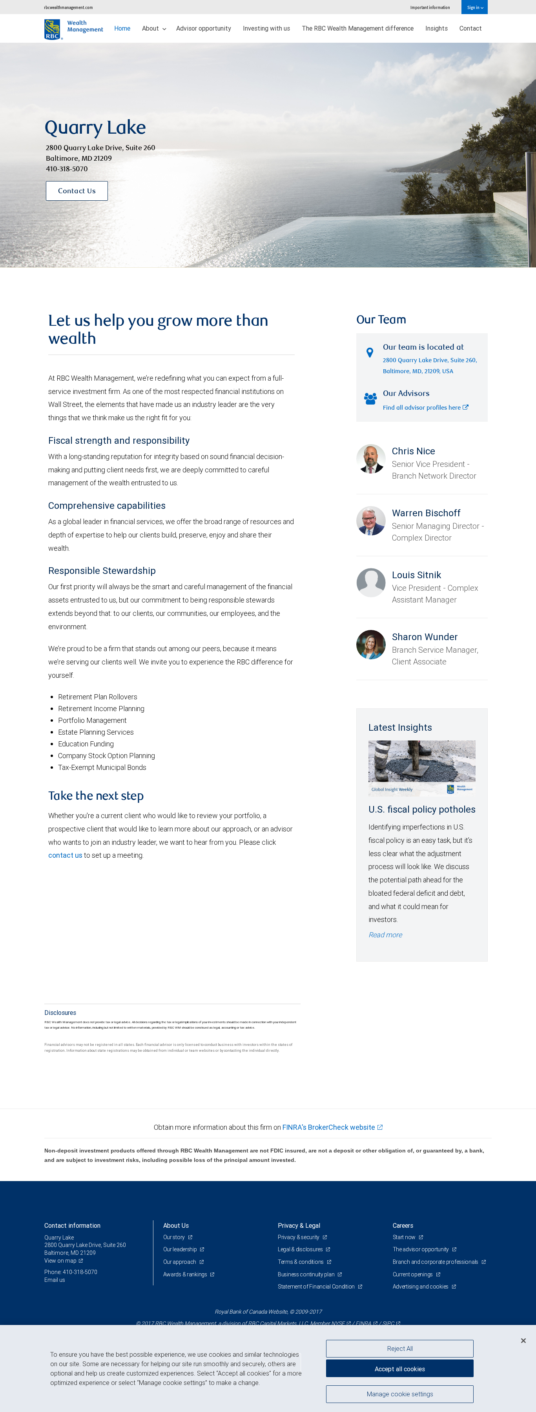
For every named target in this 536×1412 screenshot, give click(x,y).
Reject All (400, 1348)
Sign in (473, 7)
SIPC (388, 1323)
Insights (436, 28)
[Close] (523, 1340)
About (151, 28)
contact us (65, 855)
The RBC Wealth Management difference (358, 28)
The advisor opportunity (421, 1249)
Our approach (180, 1261)
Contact (470, 28)
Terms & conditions (301, 1261)
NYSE (338, 1323)
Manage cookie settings (400, 1393)
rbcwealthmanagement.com (68, 7)
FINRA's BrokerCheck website (329, 1127)
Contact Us (77, 191)
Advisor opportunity (203, 28)
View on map (60, 1260)
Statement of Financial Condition (317, 1286)
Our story (174, 1237)
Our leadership (180, 1249)
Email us (54, 1279)
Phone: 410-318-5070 (70, 1272)
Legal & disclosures (301, 1249)
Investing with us (266, 28)
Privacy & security (299, 1237)
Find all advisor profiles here (422, 408)
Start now (405, 1237)
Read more (385, 934)
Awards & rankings (185, 1274)
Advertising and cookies (421, 1286)
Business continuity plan (306, 1274)
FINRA (363, 1323)
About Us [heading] (176, 1225)
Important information (430, 7)
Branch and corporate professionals (436, 1261)
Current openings (413, 1274)
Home (122, 28)
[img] (268, 155)
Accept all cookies (400, 1369)
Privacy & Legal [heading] (299, 1225)
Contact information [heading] (72, 1225)
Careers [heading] (403, 1225)
